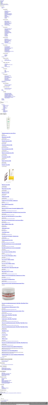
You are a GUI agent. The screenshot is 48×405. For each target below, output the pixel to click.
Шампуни (6, 54)
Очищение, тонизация (7, 11)
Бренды (3, 90)
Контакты (3, 387)
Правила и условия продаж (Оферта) (6, 380)
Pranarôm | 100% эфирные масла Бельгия (10, 96)
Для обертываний (7, 30)
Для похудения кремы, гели (8, 28)
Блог (2, 89)
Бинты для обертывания (8, 60)
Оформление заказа (4, 378)
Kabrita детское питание (8, 75)
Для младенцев (7, 76)
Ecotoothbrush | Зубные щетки (8, 94)
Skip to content (2, 0)
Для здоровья (3, 109)
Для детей (6, 34)
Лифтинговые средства (8, 29)
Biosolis (4, 108)
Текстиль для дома (4, 367)
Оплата (3, 98)
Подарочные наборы (7, 85)
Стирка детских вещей (8, 79)
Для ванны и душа (7, 31)
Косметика (3, 104)
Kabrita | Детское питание (8, 93)
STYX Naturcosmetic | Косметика (9, 97)
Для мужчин (6, 35)
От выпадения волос (7, 46)
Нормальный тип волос (8, 48)
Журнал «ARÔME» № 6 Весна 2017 (6, 369)
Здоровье (3, 56)
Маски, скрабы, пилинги (8, 21)
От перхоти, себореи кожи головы (9, 51)
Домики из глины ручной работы (6, 368)
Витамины (3, 7)
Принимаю (18, 404)
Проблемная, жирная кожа (8, 13)
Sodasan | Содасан (5, 106)
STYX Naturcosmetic (5, 105)
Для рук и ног (6, 33)
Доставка (3, 99)
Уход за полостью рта (7, 77)
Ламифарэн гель (7, 59)
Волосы (3, 43)
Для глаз (6, 17)
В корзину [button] (5, 237)
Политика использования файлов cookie (7, 382)
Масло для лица (7, 24)
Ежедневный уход (7, 50)
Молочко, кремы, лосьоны (8, 39)
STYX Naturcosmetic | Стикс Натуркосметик (7, 364)
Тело (2, 25)
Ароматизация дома (7, 66)
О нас (2, 386)
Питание (3, 67)
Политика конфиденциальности (6, 381)
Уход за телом (6, 78)
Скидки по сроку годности (8, 88)
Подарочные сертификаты (8, 84)
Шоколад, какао (7, 71)
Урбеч (5, 72)
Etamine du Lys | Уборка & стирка (9, 95)
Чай (5, 70)
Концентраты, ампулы (7, 23)
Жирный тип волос (7, 49)
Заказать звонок (2, 357)
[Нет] (29, 404)
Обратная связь (4, 388)
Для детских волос (7, 47)
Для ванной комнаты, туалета (8, 64)
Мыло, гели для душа (7, 40)
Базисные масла (7, 41)
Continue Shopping (3, 401)
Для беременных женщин (8, 32)
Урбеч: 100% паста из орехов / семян (6, 373)
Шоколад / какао (5, 111)
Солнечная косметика (7, 80)
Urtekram (4, 107)
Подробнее (3, 134)
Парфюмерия (6, 42)
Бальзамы (6, 55)
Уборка (6, 65)
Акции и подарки (4, 81)
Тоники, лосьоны (7, 22)
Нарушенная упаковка (5, 361)
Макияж (6, 15)
